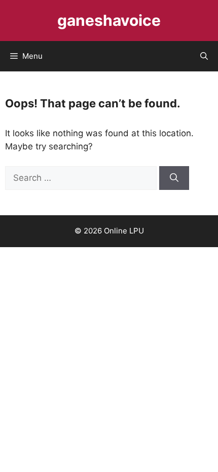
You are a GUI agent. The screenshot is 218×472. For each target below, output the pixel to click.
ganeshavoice (109, 20)
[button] (204, 56)
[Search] (174, 178)
